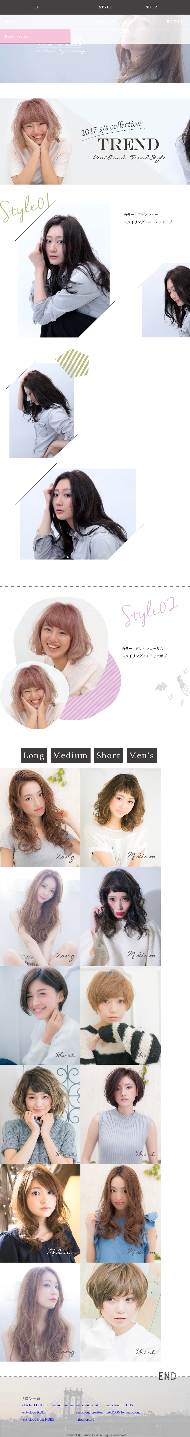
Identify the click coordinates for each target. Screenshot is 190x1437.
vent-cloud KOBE (34, 1412)
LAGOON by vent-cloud (123, 1412)
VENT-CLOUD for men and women (47, 1405)
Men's (141, 755)
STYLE (105, 7)
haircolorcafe (85, 1419)
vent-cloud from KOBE (37, 1419)
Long (34, 755)
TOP (35, 7)
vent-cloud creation (89, 1412)
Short (108, 755)
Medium (70, 755)
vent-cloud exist (87, 1405)
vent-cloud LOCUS (119, 1405)
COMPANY (105, 22)
